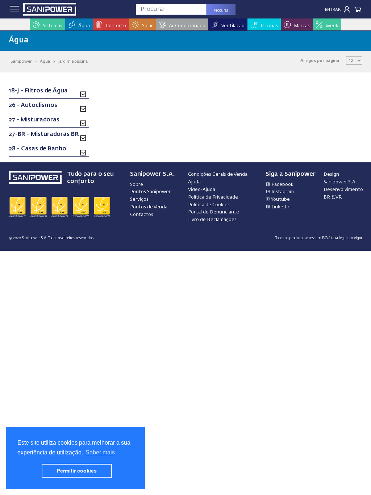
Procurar (221, 10)
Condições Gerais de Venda (217, 174)
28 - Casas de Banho (37, 149)
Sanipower (21, 61)
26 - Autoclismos (33, 105)
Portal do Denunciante (213, 212)
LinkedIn (280, 207)
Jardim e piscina (73, 61)
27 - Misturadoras (34, 120)
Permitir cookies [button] (77, 471)
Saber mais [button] (100, 452)
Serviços (139, 199)
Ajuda (194, 182)
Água (45, 61)
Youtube (280, 199)
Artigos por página (319, 61)
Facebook (281, 184)
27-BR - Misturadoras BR (44, 134)
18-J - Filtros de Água (38, 91)
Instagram (282, 192)
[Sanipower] (49, 9)
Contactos (141, 214)
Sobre (136, 184)
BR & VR (333, 197)
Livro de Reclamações (212, 219)
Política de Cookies (209, 205)
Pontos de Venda (148, 207)
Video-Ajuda (201, 189)
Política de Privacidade (213, 197)
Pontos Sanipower (150, 192)
